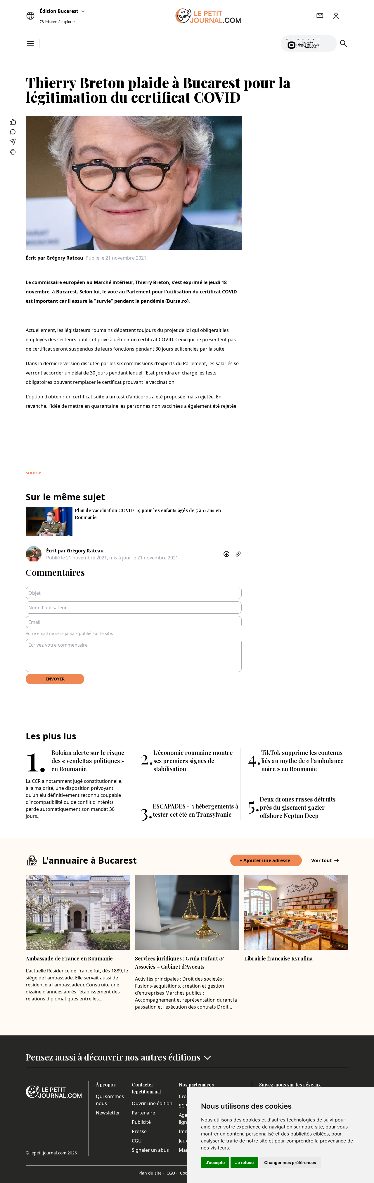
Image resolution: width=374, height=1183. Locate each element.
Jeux (183, 1141)
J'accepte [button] (215, 1162)
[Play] (329, 43)
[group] (328, 42)
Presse (139, 1131)
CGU (137, 1141)
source (33, 472)
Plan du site (151, 1173)
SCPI (184, 1105)
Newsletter (108, 1113)
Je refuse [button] (244, 1162)
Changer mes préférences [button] (290, 1162)
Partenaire (143, 1113)
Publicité (141, 1122)
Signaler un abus (150, 1150)
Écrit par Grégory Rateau (54, 258)
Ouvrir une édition (152, 1103)
